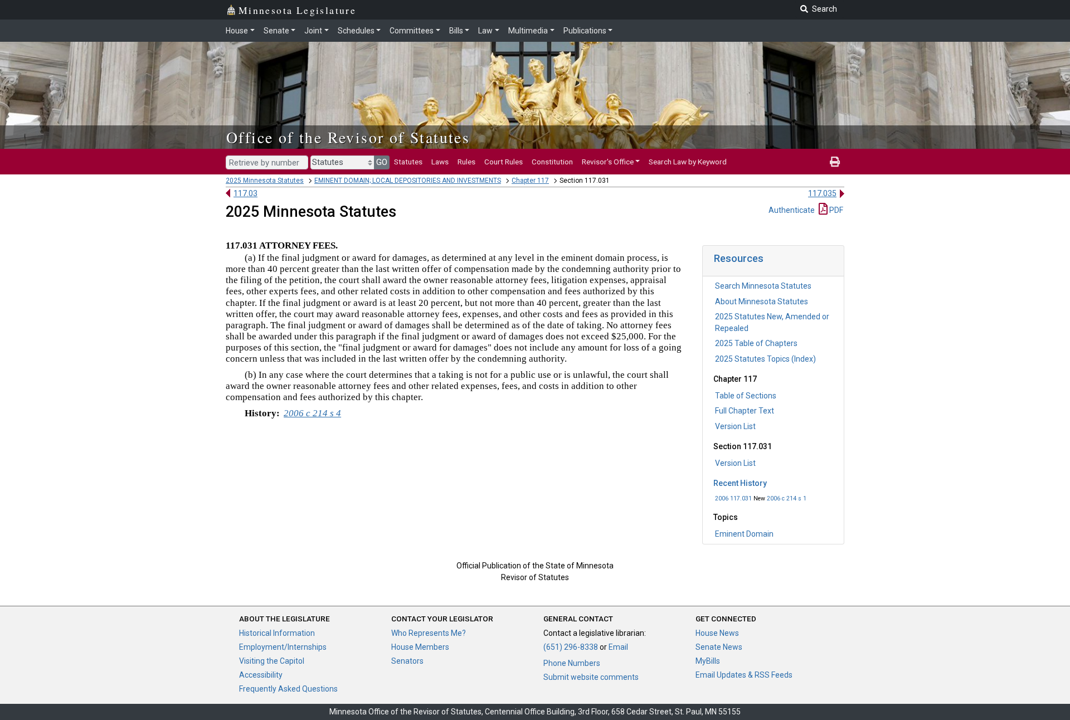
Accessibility (261, 674)
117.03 (245, 193)
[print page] (834, 161)
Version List (735, 426)
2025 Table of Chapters (756, 343)
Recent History (740, 483)
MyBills (708, 660)
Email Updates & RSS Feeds (744, 674)
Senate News (719, 647)
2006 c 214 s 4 (312, 413)
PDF (835, 210)
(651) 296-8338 (570, 647)
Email (618, 647)
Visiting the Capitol (271, 660)
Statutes (408, 161)
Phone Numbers (571, 663)
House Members (420, 647)
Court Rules (503, 161)
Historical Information (277, 633)
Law (485, 30)
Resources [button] (738, 258)
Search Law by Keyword (688, 161)
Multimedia (528, 30)
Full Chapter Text (744, 410)
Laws (440, 161)
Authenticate (792, 210)
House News (717, 633)
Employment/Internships (283, 647)
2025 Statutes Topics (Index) (765, 358)
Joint (313, 30)
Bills (456, 30)
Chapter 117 (530, 180)
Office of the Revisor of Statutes (348, 137)
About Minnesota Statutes (761, 301)
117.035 (822, 193)
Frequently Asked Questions (288, 688)
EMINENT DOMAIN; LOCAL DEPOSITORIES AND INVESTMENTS (407, 180)
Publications (584, 30)
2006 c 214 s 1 (786, 498)
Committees (412, 30)
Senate (276, 30)
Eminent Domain (744, 533)
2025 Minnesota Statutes (265, 180)
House (237, 30)
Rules (466, 161)
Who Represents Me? (428, 633)
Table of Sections (745, 395)
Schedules (356, 30)
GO (381, 162)
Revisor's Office (608, 161)
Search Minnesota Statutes (763, 285)
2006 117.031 (733, 498)
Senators (407, 660)
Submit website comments (591, 677)
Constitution (552, 161)
